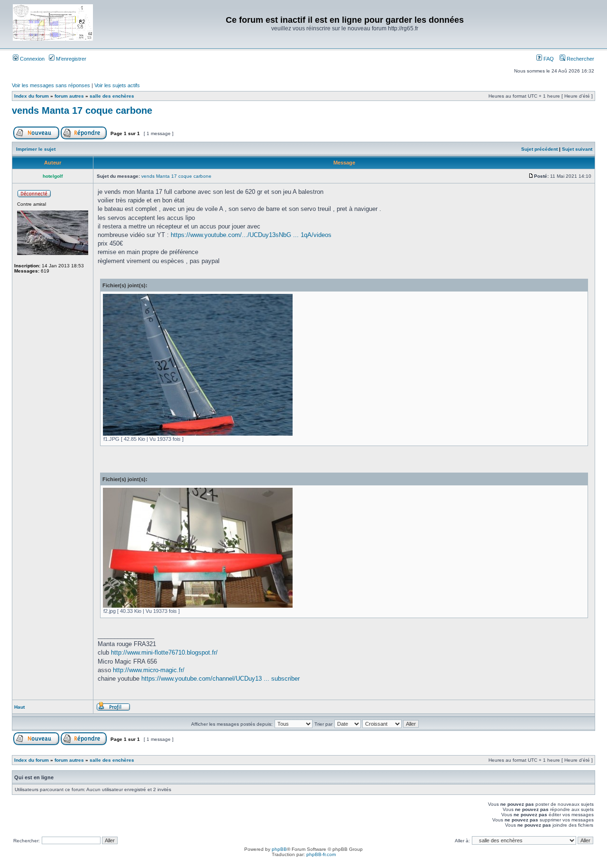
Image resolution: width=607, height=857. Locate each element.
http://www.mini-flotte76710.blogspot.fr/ (164, 652)
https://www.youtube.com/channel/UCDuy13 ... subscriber (220, 678)
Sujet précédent (539, 149)
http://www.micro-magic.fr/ (148, 670)
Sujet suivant (577, 149)
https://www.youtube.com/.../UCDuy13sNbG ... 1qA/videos (251, 234)
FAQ (548, 59)
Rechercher (579, 59)
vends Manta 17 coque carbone (82, 110)
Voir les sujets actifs (117, 85)
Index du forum (31, 96)
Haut (19, 707)
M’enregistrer (70, 59)
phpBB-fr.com (321, 854)
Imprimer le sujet (35, 149)
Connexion (31, 59)
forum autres (69, 96)
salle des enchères (112, 96)
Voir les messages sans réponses (51, 85)
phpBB (279, 849)
